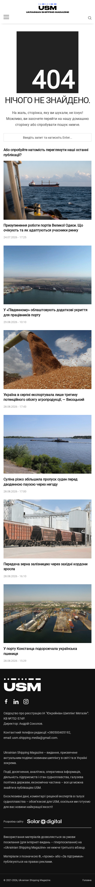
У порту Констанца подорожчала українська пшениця (40, 651)
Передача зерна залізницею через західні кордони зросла (45, 566)
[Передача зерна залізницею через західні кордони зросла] (47, 528)
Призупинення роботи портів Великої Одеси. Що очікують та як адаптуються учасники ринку (43, 227)
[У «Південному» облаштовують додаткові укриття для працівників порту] (47, 275)
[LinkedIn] (16, 701)
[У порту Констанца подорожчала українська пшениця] (47, 613)
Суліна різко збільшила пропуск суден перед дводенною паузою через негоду (41, 481)
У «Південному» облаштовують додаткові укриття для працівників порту (45, 312)
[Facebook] (6, 701)
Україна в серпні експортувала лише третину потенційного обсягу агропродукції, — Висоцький (44, 397)
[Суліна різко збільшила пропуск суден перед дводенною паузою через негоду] (47, 444)
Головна (86, 880)
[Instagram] (25, 701)
